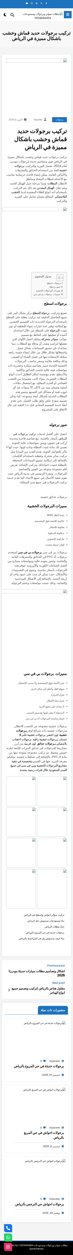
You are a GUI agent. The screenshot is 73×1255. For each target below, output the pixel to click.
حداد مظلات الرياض (54, 926)
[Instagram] (8, 1247)
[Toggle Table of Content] (58, 277)
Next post (58, 983)
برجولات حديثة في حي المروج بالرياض (45, 932)
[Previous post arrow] (9, 971)
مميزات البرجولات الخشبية (48, 290)
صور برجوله (54, 286)
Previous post (56, 965)
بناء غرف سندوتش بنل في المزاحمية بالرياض (41, 938)
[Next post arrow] (9, 990)
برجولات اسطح (54, 283)
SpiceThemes (36, 1248)
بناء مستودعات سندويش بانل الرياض (45, 920)
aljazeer (38, 119)
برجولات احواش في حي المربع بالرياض (44, 1135)
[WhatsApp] (8, 1237)
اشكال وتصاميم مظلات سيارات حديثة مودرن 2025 (37, 973)
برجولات (59, 119)
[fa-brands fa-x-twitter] (41, 3)
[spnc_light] (5, 15)
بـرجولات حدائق (46, 744)
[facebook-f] (46, 3)
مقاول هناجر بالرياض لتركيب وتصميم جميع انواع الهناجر (38, 990)
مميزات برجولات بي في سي (46, 294)
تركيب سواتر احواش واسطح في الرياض (44, 915)
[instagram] (31, 3)
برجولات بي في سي (30, 552)
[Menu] (68, 14)
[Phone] (8, 1228)
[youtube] (27, 3)
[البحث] (12, 15)
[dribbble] (36, 3)
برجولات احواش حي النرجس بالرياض (39, 1204)
